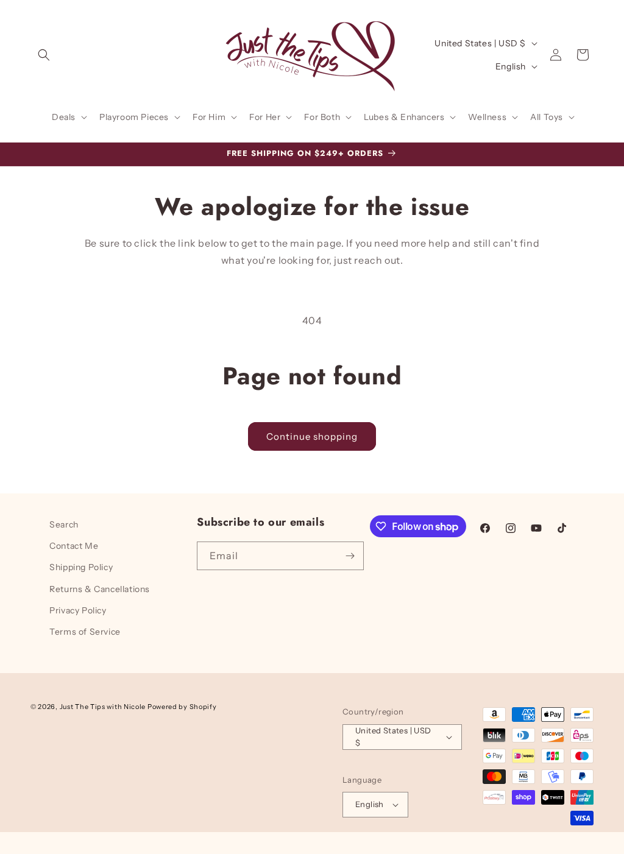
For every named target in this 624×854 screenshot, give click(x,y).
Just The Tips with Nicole (103, 706)
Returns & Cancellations (99, 589)
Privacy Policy (77, 610)
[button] (43, 54)
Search (64, 524)
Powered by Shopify (182, 706)
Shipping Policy (81, 567)
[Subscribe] (349, 556)
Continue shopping (312, 436)
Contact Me (73, 545)
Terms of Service (85, 631)
